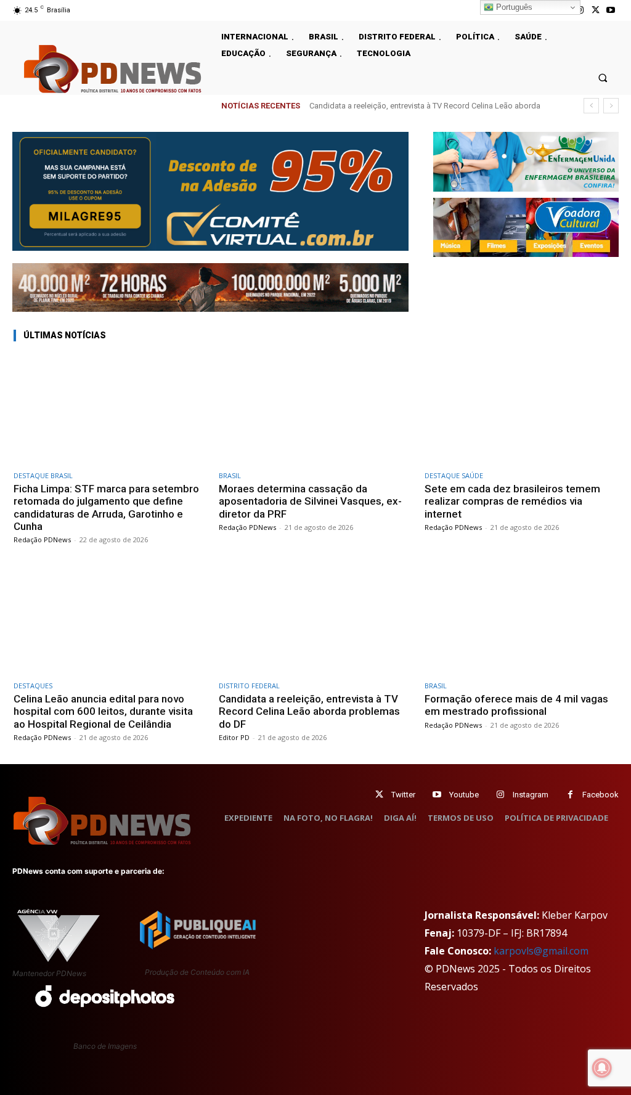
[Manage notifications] (602, 1068)
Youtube (464, 794)
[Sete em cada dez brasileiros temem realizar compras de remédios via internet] (521, 409)
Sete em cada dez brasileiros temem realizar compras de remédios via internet (512, 501)
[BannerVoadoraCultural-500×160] (526, 227)
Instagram (530, 794)
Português (513, 7)
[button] (603, 77)
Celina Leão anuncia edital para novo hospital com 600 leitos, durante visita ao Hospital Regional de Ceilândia (103, 711)
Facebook (600, 794)
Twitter (403, 794)
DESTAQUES (33, 685)
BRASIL (230, 475)
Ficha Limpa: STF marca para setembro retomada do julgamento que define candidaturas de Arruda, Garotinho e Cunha (106, 507)
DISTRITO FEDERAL (249, 685)
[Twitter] (379, 794)
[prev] (591, 105)
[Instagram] (500, 794)
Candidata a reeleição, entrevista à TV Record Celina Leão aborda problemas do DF (309, 711)
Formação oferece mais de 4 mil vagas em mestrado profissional (516, 705)
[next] (611, 105)
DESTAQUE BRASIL (43, 475)
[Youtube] (611, 10)
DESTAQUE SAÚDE (454, 475)
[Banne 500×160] (526, 161)
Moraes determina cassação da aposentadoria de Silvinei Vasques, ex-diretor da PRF (310, 501)
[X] (595, 10)
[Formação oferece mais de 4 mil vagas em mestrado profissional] (521, 619)
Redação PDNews (42, 539)
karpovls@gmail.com (541, 951)
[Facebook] (570, 794)
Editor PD (234, 737)
